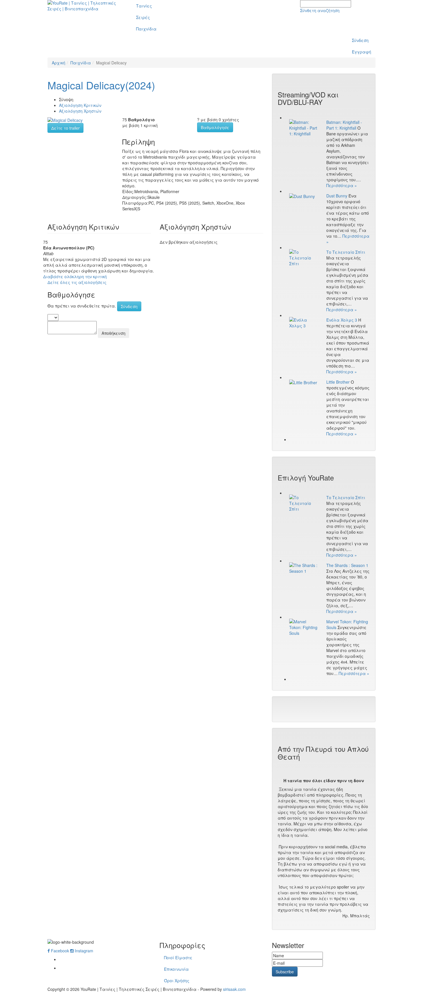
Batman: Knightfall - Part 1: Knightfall (344, 125)
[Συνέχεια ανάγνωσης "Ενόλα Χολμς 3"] (303, 322)
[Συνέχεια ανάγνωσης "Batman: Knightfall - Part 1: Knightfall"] (303, 128)
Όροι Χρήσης (176, 980)
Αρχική (58, 63)
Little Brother (338, 382)
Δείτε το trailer (65, 128)
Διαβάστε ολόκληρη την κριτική (75, 276)
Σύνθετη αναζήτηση (320, 10)
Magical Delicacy (101, 85)
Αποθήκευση (113, 333)
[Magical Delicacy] (65, 119)
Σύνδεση (360, 40)
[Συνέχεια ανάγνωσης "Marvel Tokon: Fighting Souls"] (303, 627)
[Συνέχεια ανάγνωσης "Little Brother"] (303, 382)
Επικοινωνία (176, 969)
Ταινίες (144, 6)
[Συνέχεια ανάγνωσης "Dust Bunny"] (303, 196)
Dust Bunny (336, 196)
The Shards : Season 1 (347, 565)
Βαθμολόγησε (215, 127)
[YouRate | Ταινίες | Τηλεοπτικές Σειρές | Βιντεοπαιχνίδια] (85, 5)
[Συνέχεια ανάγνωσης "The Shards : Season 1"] (303, 568)
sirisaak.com (234, 989)
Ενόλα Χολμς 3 (341, 320)
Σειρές (143, 17)
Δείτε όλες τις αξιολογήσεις (76, 282)
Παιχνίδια (146, 29)
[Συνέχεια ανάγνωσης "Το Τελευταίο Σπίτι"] (303, 257)
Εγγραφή (361, 52)
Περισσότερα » (341, 185)
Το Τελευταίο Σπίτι (345, 252)
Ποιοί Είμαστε (178, 957)
